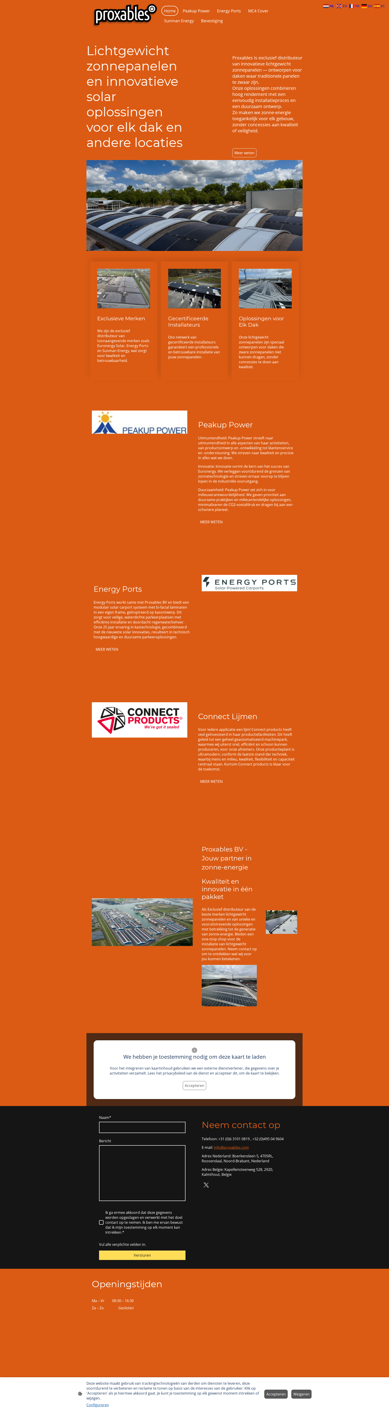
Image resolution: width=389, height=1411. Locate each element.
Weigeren (301, 1394)
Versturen (142, 1255)
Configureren (97, 1404)
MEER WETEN (211, 521)
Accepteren (194, 1085)
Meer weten (244, 152)
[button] (329, 6)
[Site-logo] (125, 16)
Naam (105, 1117)
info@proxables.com (231, 1147)
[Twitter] (206, 1185)
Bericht (105, 1140)
